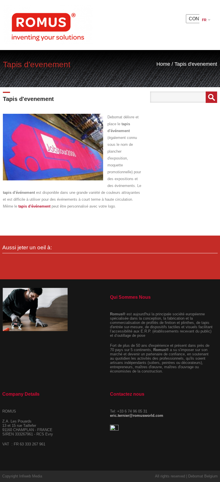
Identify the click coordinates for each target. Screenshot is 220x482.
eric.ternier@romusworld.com (136, 415)
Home (163, 64)
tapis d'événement (34, 206)
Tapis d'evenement (195, 64)
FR (204, 20)
